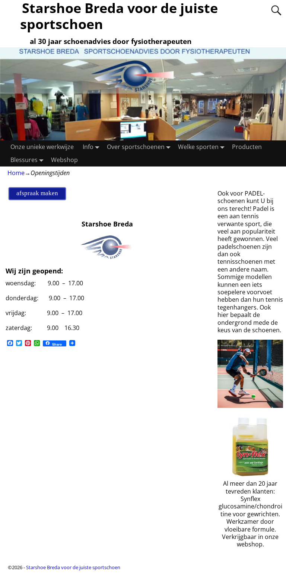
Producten (247, 147)
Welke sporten (198, 147)
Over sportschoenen (136, 147)
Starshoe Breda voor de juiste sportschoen (73, 567)
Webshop (64, 160)
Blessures (24, 160)
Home (16, 173)
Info (88, 147)
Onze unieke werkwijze (42, 147)
